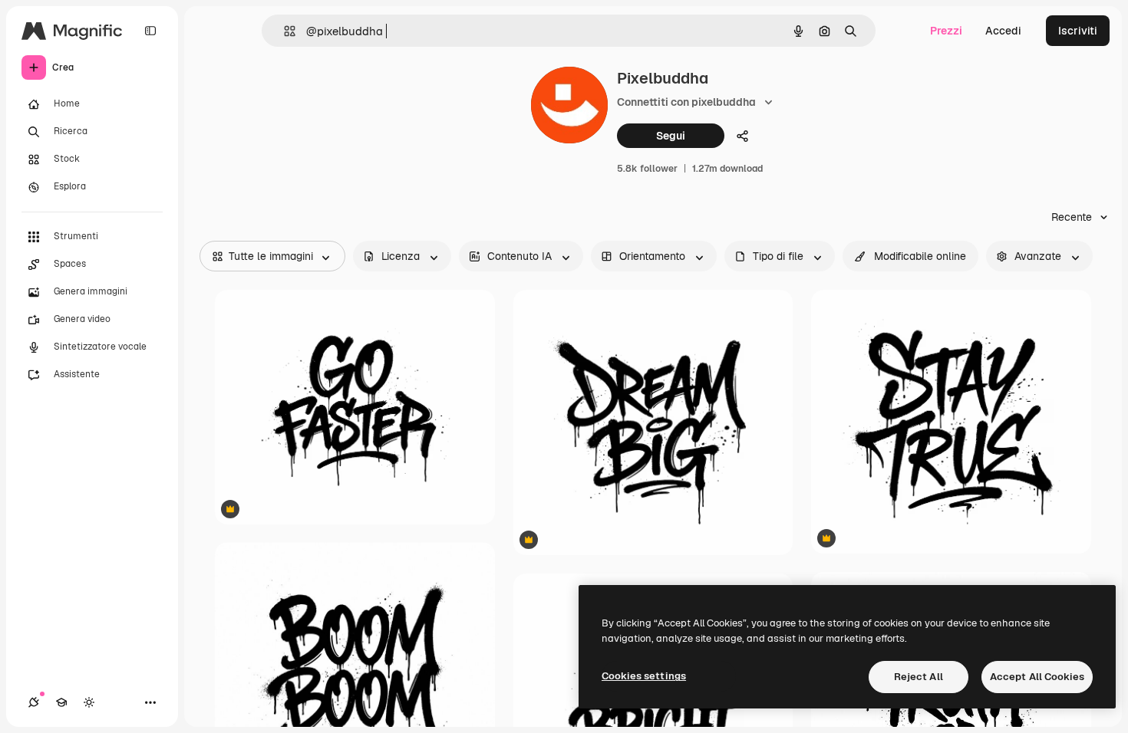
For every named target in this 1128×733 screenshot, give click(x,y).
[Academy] (61, 702)
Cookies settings (644, 675)
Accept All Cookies (1037, 676)
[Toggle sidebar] (150, 30)
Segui (670, 136)
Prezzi (946, 31)
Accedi (1003, 31)
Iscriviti (1077, 31)
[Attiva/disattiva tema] (89, 702)
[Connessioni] (33, 702)
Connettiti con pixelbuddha (686, 102)
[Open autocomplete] (283, 31)
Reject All (918, 676)
